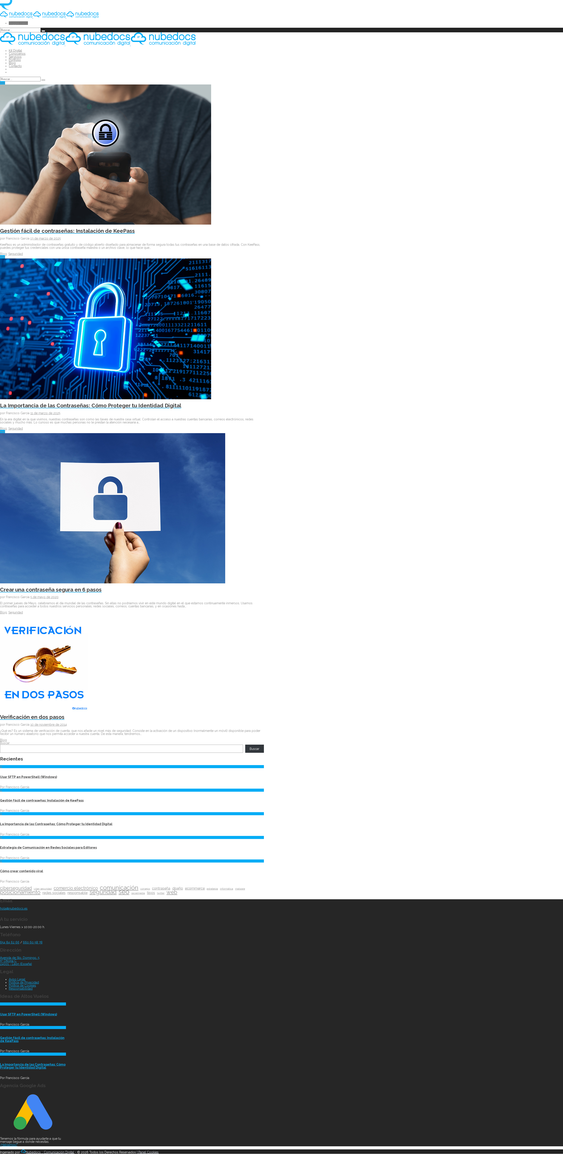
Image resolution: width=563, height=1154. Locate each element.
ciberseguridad (16, 888)
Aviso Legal (17, 979)
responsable (78, 892)
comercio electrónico (76, 888)
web (171, 892)
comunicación (119, 887)
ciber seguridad (43, 888)
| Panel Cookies (148, 1152)
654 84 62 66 (9, 942)
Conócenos (17, 53)
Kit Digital (15, 50)
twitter (161, 893)
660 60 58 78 (32, 942)
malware (240, 888)
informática (226, 888)
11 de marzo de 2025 (45, 413)
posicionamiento (20, 892)
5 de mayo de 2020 (44, 597)
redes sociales (54, 892)
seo (124, 891)
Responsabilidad (21, 988)
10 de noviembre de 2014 (48, 724)
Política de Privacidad (24, 982)
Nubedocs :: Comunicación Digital (50, 1152)
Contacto (15, 66)
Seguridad (15, 254)
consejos (145, 888)
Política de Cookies (22, 985)
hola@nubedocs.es (13, 908)
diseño (177, 888)
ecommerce (195, 888)
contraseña (161, 888)
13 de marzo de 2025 (45, 238)
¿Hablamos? (8, 1145)
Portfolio (15, 60)
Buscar (5, 743)
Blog (12, 63)
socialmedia (138, 893)
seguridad (103, 892)
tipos (151, 892)
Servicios (15, 57)
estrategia (212, 888)
